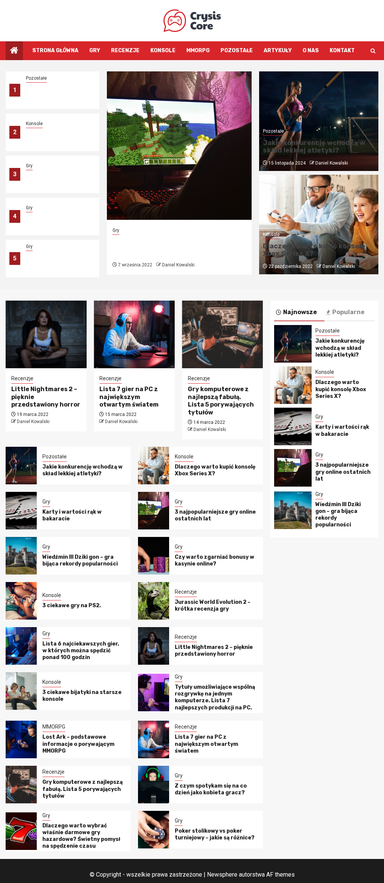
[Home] (14, 51)
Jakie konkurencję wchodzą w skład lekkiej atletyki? (58, 94)
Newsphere (222, 874)
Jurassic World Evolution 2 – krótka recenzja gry (212, 605)
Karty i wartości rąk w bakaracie (342, 430)
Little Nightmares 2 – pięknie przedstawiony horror (214, 650)
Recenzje (125, 50)
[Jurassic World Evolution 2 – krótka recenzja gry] (153, 601)
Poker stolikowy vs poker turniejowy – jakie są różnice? (215, 834)
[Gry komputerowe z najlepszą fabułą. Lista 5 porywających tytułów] (222, 334)
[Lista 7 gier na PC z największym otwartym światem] (134, 334)
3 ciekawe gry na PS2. (71, 605)
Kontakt (342, 50)
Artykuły (278, 50)
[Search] (373, 51)
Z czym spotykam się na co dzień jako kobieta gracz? (211, 789)
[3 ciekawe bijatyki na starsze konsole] (21, 691)
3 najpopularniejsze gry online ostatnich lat (57, 220)
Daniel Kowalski (178, 265)
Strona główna (55, 50)
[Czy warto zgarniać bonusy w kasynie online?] (153, 556)
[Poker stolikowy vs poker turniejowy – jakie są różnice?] (153, 829)
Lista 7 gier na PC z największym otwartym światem (129, 397)
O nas (311, 50)
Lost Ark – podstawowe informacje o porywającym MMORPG (78, 744)
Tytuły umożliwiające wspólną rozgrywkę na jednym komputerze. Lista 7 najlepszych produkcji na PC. (215, 697)
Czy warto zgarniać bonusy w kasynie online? (214, 560)
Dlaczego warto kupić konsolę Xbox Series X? (57, 136)
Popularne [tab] (348, 312)
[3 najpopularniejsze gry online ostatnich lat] (179, 145)
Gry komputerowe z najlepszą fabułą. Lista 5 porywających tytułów (221, 401)
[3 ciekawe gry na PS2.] (21, 601)
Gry (94, 50)
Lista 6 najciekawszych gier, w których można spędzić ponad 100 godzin (80, 651)
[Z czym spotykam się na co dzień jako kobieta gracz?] (153, 784)
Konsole (163, 50)
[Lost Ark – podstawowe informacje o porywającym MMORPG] (21, 739)
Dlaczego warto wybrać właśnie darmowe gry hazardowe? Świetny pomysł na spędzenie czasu (81, 836)
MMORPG (198, 50)
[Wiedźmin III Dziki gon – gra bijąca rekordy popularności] (21, 556)
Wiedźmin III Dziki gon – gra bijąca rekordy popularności (56, 263)
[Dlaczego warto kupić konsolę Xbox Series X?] (153, 465)
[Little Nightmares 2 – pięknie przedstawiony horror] (46, 334)
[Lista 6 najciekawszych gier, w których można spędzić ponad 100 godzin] (21, 646)
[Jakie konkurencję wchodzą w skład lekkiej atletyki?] (21, 465)
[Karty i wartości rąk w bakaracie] (21, 510)
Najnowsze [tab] (300, 312)
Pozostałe (236, 50)
